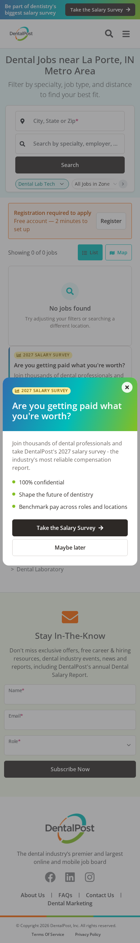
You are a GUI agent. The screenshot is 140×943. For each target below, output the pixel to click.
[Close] (127, 387)
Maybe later (70, 547)
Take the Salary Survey (66, 528)
